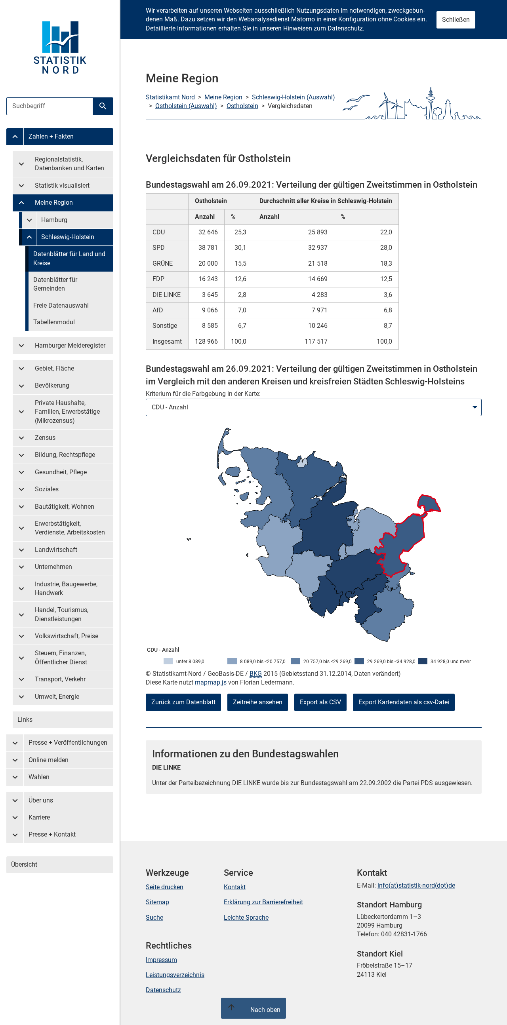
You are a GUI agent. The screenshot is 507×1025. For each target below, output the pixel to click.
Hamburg (54, 220)
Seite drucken (164, 887)
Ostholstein (242, 106)
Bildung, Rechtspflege (65, 454)
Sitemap (157, 902)
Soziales (47, 489)
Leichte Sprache (246, 917)
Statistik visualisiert (62, 185)
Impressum (161, 960)
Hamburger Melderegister (70, 345)
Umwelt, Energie (57, 696)
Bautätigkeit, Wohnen (64, 506)
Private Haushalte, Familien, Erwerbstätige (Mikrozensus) (67, 411)
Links (24, 719)
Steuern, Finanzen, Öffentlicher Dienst (61, 657)
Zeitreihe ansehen (257, 702)
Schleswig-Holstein (67, 237)
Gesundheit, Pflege (61, 472)
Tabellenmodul (54, 322)
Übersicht (24, 864)
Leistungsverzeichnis (175, 975)
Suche (154, 917)
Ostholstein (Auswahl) (186, 106)
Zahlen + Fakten (51, 136)
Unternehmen (53, 567)
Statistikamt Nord (170, 97)
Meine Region (54, 202)
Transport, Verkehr (60, 679)
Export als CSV (320, 702)
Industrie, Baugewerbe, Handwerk (66, 588)
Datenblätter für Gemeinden (55, 284)
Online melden (49, 760)
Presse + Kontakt (52, 834)
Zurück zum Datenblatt (183, 702)
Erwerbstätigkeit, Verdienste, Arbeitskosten (70, 528)
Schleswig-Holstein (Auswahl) (293, 97)
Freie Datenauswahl (61, 305)
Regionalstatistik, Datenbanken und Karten (69, 164)
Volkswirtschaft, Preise (66, 636)
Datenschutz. (346, 28)
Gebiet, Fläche (54, 368)
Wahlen (39, 777)
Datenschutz (163, 990)
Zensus (45, 437)
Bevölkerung (52, 385)
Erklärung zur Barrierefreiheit (263, 902)
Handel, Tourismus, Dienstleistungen (61, 614)
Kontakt (235, 887)
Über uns (41, 800)
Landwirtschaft (56, 549)
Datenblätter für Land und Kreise (69, 258)
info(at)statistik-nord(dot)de (416, 885)
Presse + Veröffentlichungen (68, 742)
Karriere (39, 817)
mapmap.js (211, 682)
